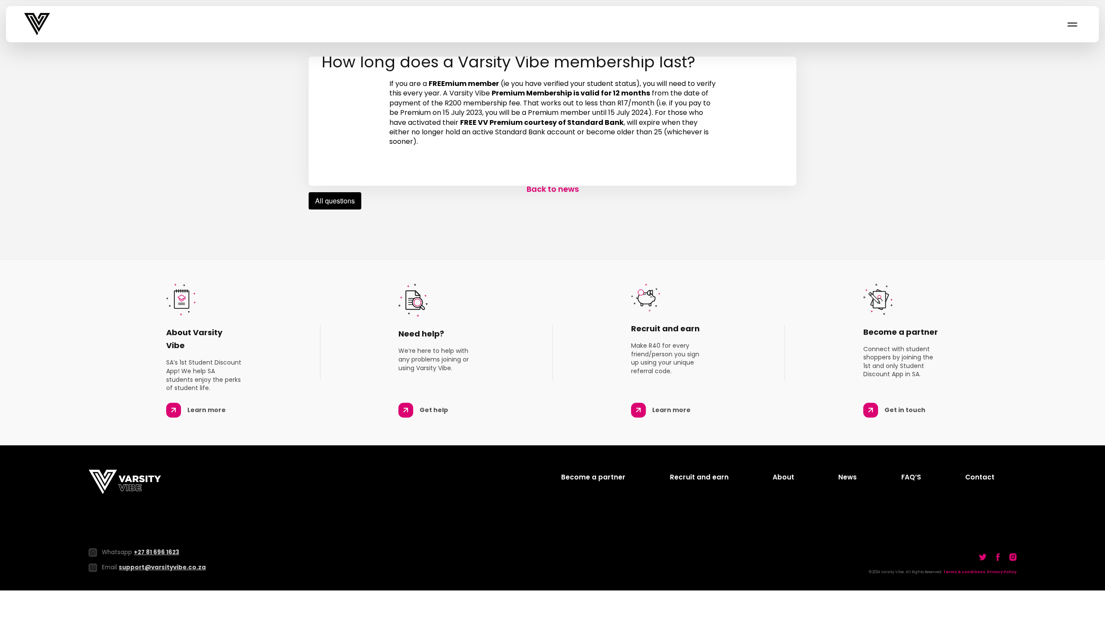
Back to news (553, 189)
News (847, 477)
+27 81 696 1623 (156, 552)
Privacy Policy (1002, 571)
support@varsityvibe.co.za (162, 567)
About (783, 477)
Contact (979, 477)
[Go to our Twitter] (983, 557)
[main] (552, 125)
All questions (335, 201)
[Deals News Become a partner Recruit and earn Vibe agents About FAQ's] (1072, 24)
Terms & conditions (964, 571)
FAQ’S (911, 477)
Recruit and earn (699, 477)
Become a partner (593, 477)
